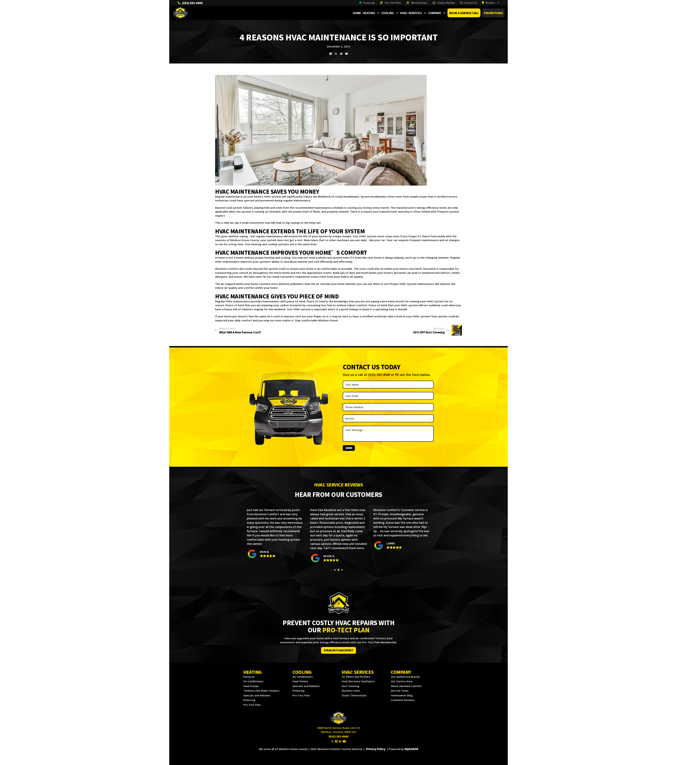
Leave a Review (446, 2)
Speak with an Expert (338, 650)
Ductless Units (351, 690)
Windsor (490, 2)
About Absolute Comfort (406, 686)
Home (357, 13)
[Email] (346, 53)
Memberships (419, 2)
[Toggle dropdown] (498, 2)
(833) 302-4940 (192, 3)
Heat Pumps (251, 686)
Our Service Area (401, 681)
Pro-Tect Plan (393, 2)
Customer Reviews (402, 700)
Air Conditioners (253, 681)
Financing (368, 2)
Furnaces (249, 676)
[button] (335, 569)
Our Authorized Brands (405, 676)
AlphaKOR (411, 749)
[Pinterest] (341, 53)
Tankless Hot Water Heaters (261, 690)
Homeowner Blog (402, 695)
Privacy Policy (375, 749)
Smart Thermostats (354, 695)
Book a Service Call (464, 13)
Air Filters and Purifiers (356, 676)
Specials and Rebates (256, 695)
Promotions (493, 13)
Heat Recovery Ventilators (358, 681)
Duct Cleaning (350, 686)
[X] (335, 53)
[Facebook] (330, 53)
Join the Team (399, 690)
